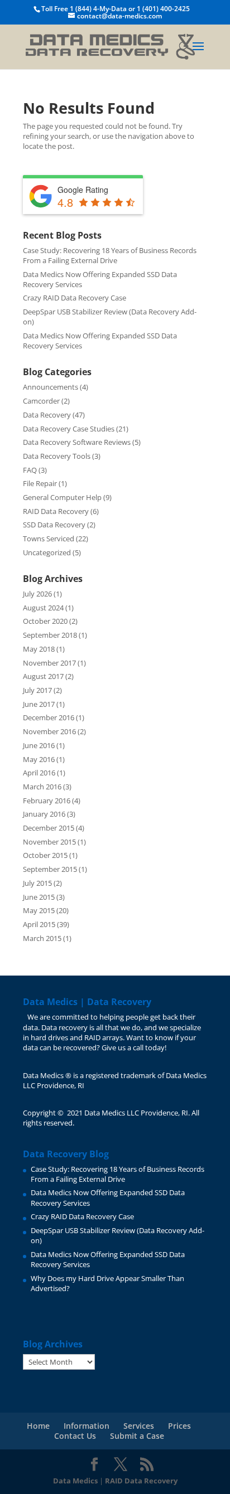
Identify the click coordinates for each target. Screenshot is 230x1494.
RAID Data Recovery (56, 511)
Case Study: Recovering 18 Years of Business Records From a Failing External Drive (110, 255)
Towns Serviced (48, 538)
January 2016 (44, 814)
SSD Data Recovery (54, 525)
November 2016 (49, 731)
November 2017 (49, 663)
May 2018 (39, 649)
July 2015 (37, 883)
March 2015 (42, 938)
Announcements (50, 387)
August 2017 (43, 676)
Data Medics (75, 1481)
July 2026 (37, 594)
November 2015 (49, 842)
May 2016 (39, 759)
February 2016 (46, 800)
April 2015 (39, 924)
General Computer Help (62, 497)
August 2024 (43, 608)
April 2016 (39, 773)
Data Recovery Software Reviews (77, 442)
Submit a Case (137, 1435)
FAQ (30, 470)
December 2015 (48, 828)
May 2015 (39, 910)
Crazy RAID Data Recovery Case (74, 298)
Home (38, 1425)
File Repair (40, 483)
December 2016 (48, 717)
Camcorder (41, 401)
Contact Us (75, 1435)
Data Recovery (47, 415)
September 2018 (50, 635)
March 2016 (42, 787)
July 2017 (37, 690)
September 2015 (50, 869)
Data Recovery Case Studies (68, 429)
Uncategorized (47, 552)
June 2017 (39, 704)
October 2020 (45, 621)
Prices (179, 1425)
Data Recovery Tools (56, 456)
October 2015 (45, 855)
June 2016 (39, 745)
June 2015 (39, 897)
